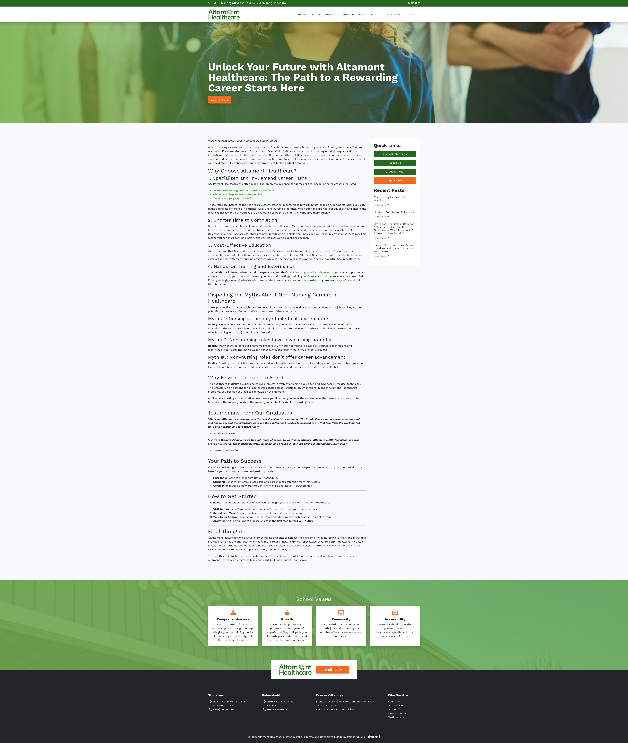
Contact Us (413, 14)
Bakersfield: (266, 3)
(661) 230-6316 (277, 709)
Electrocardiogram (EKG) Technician (237, 194)
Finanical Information (395, 154)
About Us (315, 14)
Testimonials (396, 717)
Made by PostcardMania (351, 736)
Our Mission (395, 705)
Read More (380, 205)
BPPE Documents (399, 713)
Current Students (391, 14)
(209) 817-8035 (223, 709)
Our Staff (394, 709)
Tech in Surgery (326, 705)
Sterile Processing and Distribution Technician (244, 190)
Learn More (220, 100)
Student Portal (395, 171)
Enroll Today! (333, 670)
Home (301, 14)
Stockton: (226, 3)
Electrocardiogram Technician (335, 709)
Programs (330, 14)
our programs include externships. (317, 272)
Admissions (348, 14)
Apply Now (395, 180)
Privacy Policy (294, 736)
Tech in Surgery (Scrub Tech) (233, 198)
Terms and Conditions (319, 736)
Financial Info (367, 14)
